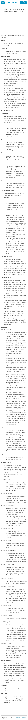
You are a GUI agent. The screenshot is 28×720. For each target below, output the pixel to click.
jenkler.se (18, 718)
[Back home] (12, 3)
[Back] (3, 2)
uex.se (24, 718)
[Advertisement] (14, 29)
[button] (21, 2)
